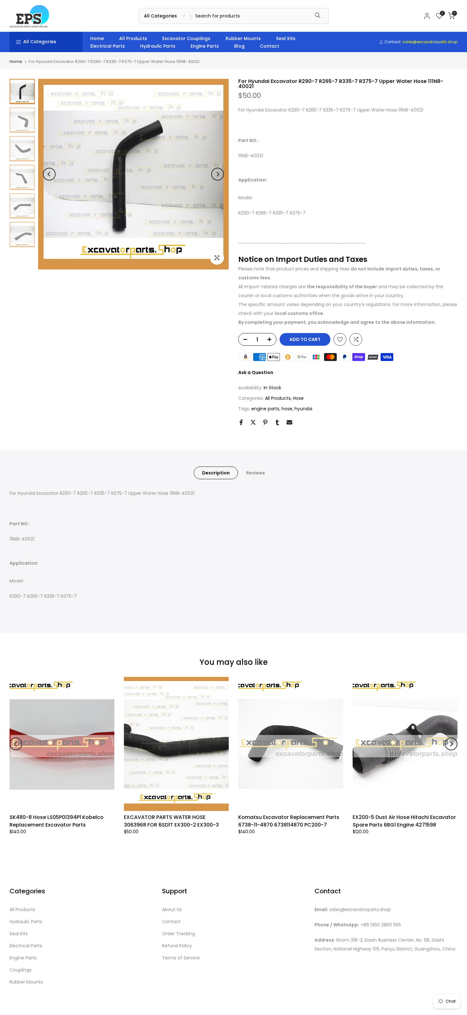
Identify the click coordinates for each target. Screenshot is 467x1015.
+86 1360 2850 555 (381, 925)
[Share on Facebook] (241, 422)
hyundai (303, 408)
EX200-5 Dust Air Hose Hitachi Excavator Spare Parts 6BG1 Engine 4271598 (404, 821)
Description (216, 473)
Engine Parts (205, 46)
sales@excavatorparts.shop (360, 910)
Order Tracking (178, 934)
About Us (172, 910)
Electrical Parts (107, 46)
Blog (239, 46)
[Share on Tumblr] (277, 422)
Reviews (255, 473)
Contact (269, 46)
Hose (298, 398)
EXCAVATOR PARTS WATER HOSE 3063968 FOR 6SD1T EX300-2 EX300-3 (171, 821)
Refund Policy (177, 946)
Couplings (20, 970)
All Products (133, 38)
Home (97, 38)
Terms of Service (181, 958)
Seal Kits (285, 38)
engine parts (265, 408)
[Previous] (49, 174)
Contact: (420, 41)
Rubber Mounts (243, 38)
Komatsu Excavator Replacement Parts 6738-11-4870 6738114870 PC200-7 (288, 821)
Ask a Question (255, 372)
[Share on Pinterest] (265, 422)
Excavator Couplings (186, 38)
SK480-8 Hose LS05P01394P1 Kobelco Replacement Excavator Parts (57, 821)
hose (286, 408)
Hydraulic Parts (157, 46)
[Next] (217, 174)
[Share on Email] (289, 422)
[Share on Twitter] (253, 422)
